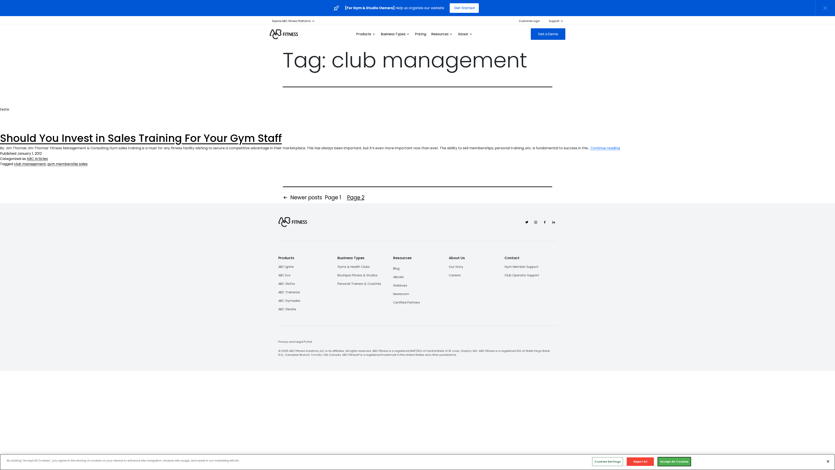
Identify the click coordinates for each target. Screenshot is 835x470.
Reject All (640, 462)
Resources (439, 34)
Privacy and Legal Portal (295, 342)
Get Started (464, 7)
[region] (417, 462)
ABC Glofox (286, 284)
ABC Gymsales (289, 301)
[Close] (828, 461)
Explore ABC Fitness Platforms (291, 21)
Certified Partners (406, 302)
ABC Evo (284, 275)
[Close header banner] (825, 8)
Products (363, 34)
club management (30, 163)
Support (554, 21)
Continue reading (605, 148)
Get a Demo (548, 34)
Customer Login (529, 21)
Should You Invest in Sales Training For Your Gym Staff (141, 138)
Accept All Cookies (674, 462)
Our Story (456, 267)
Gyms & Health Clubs (353, 267)
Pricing (420, 34)
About (463, 34)
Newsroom (401, 294)
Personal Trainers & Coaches (359, 284)
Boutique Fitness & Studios (357, 275)
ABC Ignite (286, 267)
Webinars (400, 285)
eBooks (398, 277)
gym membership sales (67, 163)
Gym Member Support (521, 267)
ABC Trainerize (289, 292)
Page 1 (333, 197)
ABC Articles (37, 158)
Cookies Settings (608, 462)
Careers (455, 275)
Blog (396, 268)
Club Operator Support (521, 275)
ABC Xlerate (287, 309)
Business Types (393, 34)
